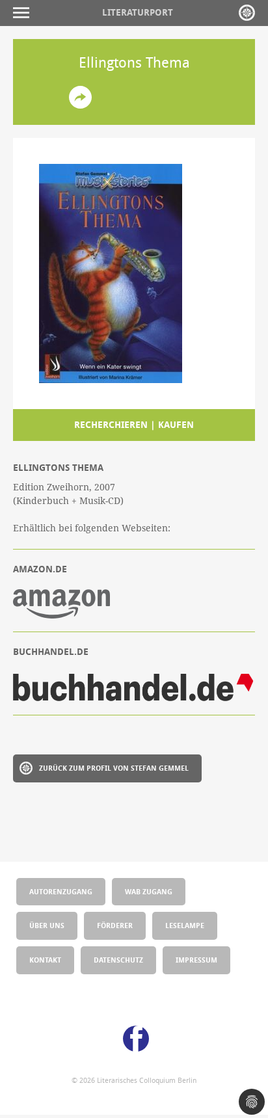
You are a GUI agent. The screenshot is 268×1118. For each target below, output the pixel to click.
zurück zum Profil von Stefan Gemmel (114, 768)
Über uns (46, 925)
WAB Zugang (148, 891)
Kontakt (45, 960)
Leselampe (184, 925)
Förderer (115, 925)
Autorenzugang (60, 891)
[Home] (247, 13)
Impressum (196, 960)
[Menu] (24, 13)
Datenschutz (118, 960)
